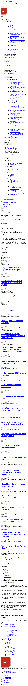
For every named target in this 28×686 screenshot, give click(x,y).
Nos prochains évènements (13, 635)
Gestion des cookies (8, 673)
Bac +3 (11, 26)
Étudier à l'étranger (11, 147)
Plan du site (6, 675)
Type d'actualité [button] (6, 257)
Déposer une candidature (15, 187)
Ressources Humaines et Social (17, 44)
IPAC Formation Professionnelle (17, 133)
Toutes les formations (12, 645)
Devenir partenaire (14, 130)
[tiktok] (4, 678)
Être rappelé (5, 223)
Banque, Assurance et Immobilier (17, 33)
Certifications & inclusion (16, 163)
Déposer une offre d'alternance (17, 129)
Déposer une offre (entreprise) (17, 193)
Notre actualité (10, 632)
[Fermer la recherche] (2, 211)
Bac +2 (11, 25)
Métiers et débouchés (12, 653)
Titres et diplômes (11, 654)
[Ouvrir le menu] (2, 16)
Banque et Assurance (14, 103)
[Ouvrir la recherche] (2, 208)
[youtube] (10, 678)
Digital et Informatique (15, 113)
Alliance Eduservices (14, 169)
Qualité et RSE (13, 42)
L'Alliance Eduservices (12, 636)
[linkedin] (6, 678)
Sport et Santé (13, 45)
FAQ (11, 176)
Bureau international (11, 146)
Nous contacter (13, 194)
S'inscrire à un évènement (16, 190)
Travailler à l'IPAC (11, 638)
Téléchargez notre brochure (9, 202)
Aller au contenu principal (7, 1)
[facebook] (8, 678)
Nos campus (9, 631)
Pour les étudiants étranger (13, 150)
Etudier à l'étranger (11, 650)
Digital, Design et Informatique (17, 41)
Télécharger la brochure (15, 186)
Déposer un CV (13, 191)
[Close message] (2, 7)
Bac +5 (11, 27)
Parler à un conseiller (14, 189)
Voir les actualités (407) (7, 261)
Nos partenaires (13, 168)
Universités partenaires (12, 148)
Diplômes (12, 183)
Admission (12, 180)
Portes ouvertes (6, 204)
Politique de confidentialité (10, 672)
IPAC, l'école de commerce (13, 630)
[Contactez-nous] (1, 221)
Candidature (5, 206)
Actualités (12, 174)
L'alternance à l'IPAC (15, 132)
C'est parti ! (17, 219)
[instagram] (2, 678)
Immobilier (12, 114)
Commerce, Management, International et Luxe (16, 35)
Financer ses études (14, 181)
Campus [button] (5, 258)
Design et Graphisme (14, 111)
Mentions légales (7, 671)
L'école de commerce (15, 162)
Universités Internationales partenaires (18, 170)
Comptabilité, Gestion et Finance (17, 40)
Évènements (12, 175)
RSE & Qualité (13, 164)
